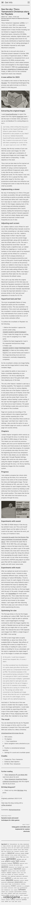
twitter (21, 895)
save (2, 887)
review (13, 886)
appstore (23, 846)
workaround (18, 899)
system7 (10, 893)
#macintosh (26, 18)
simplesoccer (7, 889)
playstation (16, 880)
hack (17, 861)
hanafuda (22, 861)
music (9, 874)
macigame (10, 869)
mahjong (10, 870)
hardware (9, 863)
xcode (12, 901)
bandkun (3, 849)
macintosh (17, 869)
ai (1, 846)
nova (8, 876)
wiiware (3, 899)
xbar (10, 901)
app (12, 846)
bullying (9, 851)
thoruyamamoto (22, 893)
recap (9, 884)
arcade (27, 846)
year (16, 901)
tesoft (14, 893)
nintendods (4, 876)
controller (22, 851)
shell (2, 889)
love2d (26, 867)
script (15, 887)
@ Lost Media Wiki (15, 775)
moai (22, 872)
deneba (22, 853)
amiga (4, 846)
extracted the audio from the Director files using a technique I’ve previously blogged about (15, 539)
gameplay (19, 859)
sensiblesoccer (23, 887)
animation (8, 846)
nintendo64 (21, 874)
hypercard (21, 863)
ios (14, 865)
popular (26, 880)
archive (9, 847)
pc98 (15, 878)
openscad (13, 876)
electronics (23, 855)
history (16, 863)
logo (23, 867)
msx (6, 874)
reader (6, 884)
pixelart (3, 880)
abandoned (26, 844)
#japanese (20, 18)
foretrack (3, 859)
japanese (4, 867)
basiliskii (15, 849)
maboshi (5, 869)
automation (26, 847)
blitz (2, 851)
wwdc (2, 901)
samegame (26, 886)
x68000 (6, 901)
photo (18, 878)
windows (8, 899)
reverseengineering (5, 886)
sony (7, 891)
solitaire (3, 891)
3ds (19, 844)
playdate (9, 880)
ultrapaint (25, 895)
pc (12, 878)
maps (17, 870)
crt (6, 853)
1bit (8, 844)
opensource (19, 876)
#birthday (3, 18)
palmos (3, 878)
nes (12, 874)
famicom (18, 857)
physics (22, 878)
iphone (17, 865)
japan (21, 865)
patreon (8, 878)
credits (26, 851)
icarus (26, 863)
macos (23, 869)
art (12, 847)
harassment (4, 863)
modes (2, 874)
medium (9, 872)
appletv (19, 846)
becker (19, 849)
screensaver (10, 887)
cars (12, 851)
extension (12, 857)
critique (3, 853)
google (2, 861)
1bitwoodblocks (13, 844)
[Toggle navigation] (29, 2)
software (22, 890)
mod (25, 872)
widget (25, 897)
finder (24, 857)
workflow (24, 899)
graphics (8, 861)
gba (23, 859)
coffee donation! (6, 805)
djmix (2, 855)
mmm (18, 872)
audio (21, 847)
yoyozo (19, 901)
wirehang (12, 899)
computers (16, 851)
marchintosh (22, 870)
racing (2, 884)
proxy (25, 882)
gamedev (11, 858)
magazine (4, 871)
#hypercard (15, 18)
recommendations (16, 884)
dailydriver (11, 853)
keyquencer (11, 867)
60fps (21, 844)
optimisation (25, 876)
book (5, 851)
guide (13, 861)
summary (24, 891)
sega (18, 887)
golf (25, 859)
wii (28, 897)
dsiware (15, 855)
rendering (23, 884)
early (19, 855)
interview (11, 865)
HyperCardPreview (11, 114)
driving (11, 855)
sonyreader (11, 891)
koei (16, 867)
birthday (26, 849)
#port (8, 20)
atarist (18, 847)
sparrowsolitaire (18, 891)
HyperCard (20, 116)
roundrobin (19, 886)
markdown (3, 872)
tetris (17, 893)
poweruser (10, 882)
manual (14, 870)
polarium (22, 880)
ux (1, 897)
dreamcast (7, 855)
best (23, 849)
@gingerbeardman (14, 810)
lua (2, 869)
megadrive (14, 872)
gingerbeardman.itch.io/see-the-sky (12, 733)
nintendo (16, 874)
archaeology (4, 847)
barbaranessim (9, 849)
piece (25, 878)
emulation (6, 857)
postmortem (4, 882)
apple (15, 846)
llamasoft (19, 867)
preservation (19, 882)
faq (21, 857)
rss (23, 886)
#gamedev (9, 18)
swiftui (5, 893)
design (27, 853)
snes (12, 889)
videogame (11, 897)
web (22, 897)
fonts (27, 857)
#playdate (3, 20)
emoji (2, 857)
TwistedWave (12, 593)
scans (5, 887)
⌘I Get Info (6, 2)
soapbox (16, 889)
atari (15, 847)
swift (2, 893)
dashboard (17, 853)
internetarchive (4, 865)
